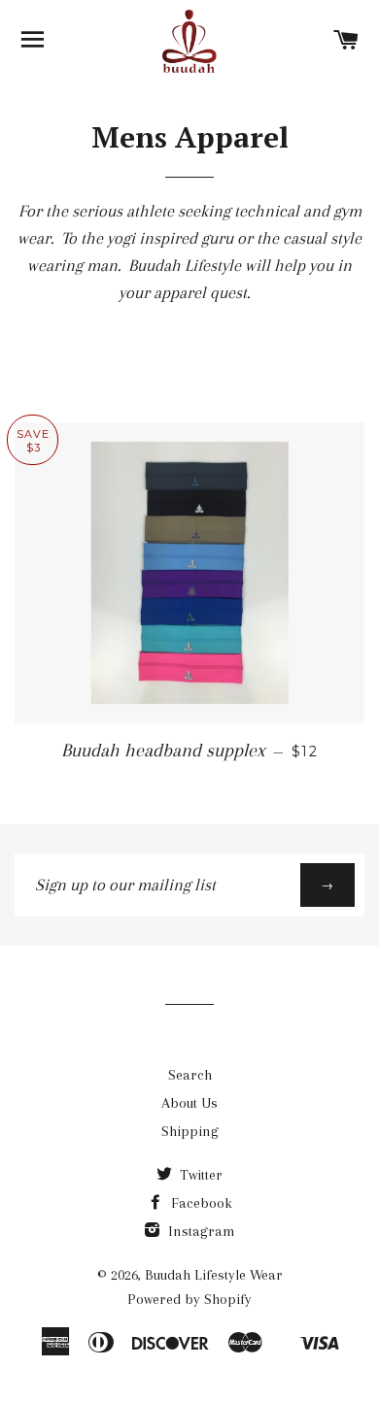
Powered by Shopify (189, 1299)
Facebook (199, 1203)
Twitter (199, 1175)
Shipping (190, 1131)
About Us (189, 1103)
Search (190, 1075)
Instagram (199, 1231)
